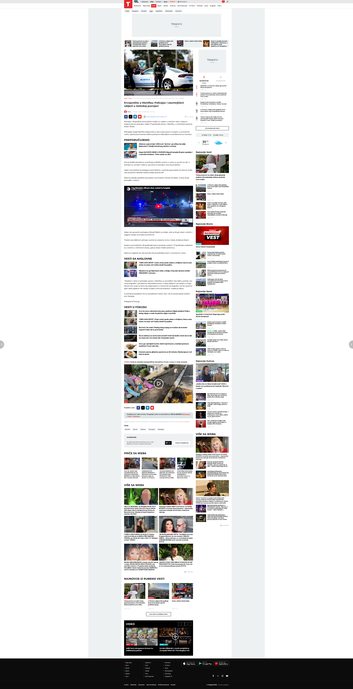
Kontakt (173, 684)
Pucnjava (152, 429)
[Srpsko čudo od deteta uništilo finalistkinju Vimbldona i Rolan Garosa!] (201, 325)
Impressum (141, 684)
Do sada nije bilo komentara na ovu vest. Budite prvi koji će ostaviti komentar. (140, 443)
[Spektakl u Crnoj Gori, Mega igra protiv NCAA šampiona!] (212, 303)
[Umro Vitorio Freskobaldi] (212, 235)
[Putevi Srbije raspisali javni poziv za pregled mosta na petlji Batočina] (201, 264)
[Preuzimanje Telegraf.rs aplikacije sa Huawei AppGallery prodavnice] (221, 663)
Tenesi (135, 429)
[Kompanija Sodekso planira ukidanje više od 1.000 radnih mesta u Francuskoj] (201, 255)
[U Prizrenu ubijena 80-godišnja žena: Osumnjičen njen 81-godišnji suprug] (154, 43)
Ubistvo (143, 429)
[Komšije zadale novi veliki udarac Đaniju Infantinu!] (201, 343)
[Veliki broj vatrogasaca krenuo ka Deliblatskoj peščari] (142, 637)
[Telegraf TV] (227, 676)
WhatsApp (186, 414)
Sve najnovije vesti (212, 128)
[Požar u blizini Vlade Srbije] (180, 43)
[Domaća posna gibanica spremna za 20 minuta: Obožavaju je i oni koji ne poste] (130, 354)
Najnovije (204, 152)
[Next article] (351, 344)
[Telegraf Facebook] (213, 676)
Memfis (127, 429)
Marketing (133, 684)
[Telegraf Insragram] (222, 676)
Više (219, 6)
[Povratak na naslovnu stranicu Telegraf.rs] (128, 4)
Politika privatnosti (163, 684)
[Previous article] (2, 344)
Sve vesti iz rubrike (158, 614)
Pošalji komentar (181, 443)
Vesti (125, 98)
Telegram (136, 416)
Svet (130, 98)
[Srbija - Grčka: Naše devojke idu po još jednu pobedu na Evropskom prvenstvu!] (201, 334)
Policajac (161, 429)
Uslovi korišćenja (184, 421)
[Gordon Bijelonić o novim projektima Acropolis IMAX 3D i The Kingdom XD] (175, 637)
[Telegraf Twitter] (218, 676)
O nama (126, 684)
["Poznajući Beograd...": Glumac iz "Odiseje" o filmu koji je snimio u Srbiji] (201, 406)
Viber (129, 416)
